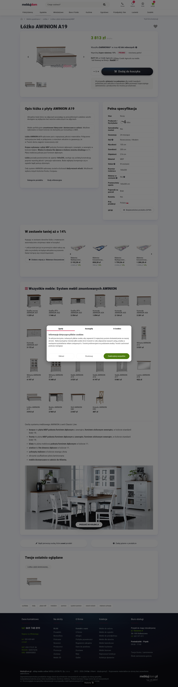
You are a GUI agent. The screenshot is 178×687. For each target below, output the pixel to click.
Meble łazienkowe (106, 643)
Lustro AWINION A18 (143, 376)
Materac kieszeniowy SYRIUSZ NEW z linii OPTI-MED (99, 259)
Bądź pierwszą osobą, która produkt (55, 543)
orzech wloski (90, 606)
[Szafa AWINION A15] (78, 365)
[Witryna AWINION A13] (34, 365)
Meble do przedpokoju (108, 636)
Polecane (57, 639)
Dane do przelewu (83, 647)
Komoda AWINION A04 (98, 312)
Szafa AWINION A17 (121, 376)
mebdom (54, 606)
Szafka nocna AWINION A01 (32, 312)
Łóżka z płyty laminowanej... (38, 567)
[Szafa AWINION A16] (100, 365)
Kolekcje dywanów (106, 658)
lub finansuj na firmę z (101, 60)
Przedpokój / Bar (119, 12)
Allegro (78, 636)
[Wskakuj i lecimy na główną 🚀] (22, 19)
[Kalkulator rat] (126, 58)
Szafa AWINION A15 (77, 376)
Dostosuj (89, 356)
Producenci (58, 647)
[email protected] (34, 642)
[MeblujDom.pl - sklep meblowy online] (29, 4)
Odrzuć (61, 356)
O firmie (79, 632)
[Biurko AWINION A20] (56, 397)
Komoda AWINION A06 (142, 312)
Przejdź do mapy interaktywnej (143, 628)
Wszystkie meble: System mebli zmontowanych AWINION (73, 289)
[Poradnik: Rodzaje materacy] (116, 178)
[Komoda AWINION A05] (122, 301)
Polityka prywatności (84, 639)
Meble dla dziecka (106, 639)
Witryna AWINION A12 (144, 344)
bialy (33, 606)
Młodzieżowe (58, 12)
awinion (63, 606)
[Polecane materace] (124, 177)
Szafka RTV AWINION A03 (76, 312)
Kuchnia (89, 12)
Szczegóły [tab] (89, 329)
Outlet (78, 658)
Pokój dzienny (28, 12)
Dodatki (150, 12)
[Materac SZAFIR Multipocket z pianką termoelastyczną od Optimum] (122, 248)
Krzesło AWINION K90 (100, 408)
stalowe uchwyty (105, 606)
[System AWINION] (41, 85)
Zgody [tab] (60, 329)
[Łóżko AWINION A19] (30, 85)
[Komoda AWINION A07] (34, 333)
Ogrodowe (104, 12)
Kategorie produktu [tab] (35, 180)
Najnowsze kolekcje (107, 654)
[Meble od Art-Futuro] (137, 122)
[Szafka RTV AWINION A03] (78, 301)
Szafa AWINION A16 (99, 376)
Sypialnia (43, 12)
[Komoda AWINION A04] (100, 301)
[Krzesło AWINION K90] (100, 397)
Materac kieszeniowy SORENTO (142, 259)
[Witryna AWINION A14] (56, 365)
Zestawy (57, 654)
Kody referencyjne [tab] (54, 180)
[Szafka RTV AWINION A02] (56, 301)
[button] (122, 4)
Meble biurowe (105, 650)
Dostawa (79, 650)
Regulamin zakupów (84, 643)
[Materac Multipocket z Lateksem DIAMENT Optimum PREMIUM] (78, 248)
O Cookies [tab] (117, 329)
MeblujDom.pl (25, 671)
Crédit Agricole (107, 58)
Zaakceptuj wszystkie (116, 356)
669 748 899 (33, 628)
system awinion (76, 606)
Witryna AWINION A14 (56, 376)
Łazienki (135, 12)
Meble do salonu (106, 628)
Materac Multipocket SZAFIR (119, 259)
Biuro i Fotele (74, 12)
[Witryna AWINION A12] (144, 333)
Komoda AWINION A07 (32, 344)
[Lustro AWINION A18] (144, 365)
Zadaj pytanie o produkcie (125, 543)
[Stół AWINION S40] (78, 397)
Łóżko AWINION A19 (33, 408)
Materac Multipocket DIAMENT (75, 259)
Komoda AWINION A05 (120, 312)
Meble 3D (57, 658)
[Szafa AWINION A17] (122, 365)
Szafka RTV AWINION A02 (54, 312)
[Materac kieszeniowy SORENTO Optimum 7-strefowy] (144, 248)
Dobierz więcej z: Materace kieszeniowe (47, 260)
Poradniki (57, 632)
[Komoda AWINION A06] (144, 301)
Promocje (57, 650)
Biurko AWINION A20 (55, 408)
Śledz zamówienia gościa (141, 656)
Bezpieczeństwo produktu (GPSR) (138, 210)
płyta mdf (43, 606)
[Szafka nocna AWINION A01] (34, 301)
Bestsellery (58, 636)
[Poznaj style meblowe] (112, 140)
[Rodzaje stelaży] (114, 164)
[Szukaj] (104, 4)
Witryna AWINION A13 (34, 376)
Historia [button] (87, 683)
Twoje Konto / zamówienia (142, 652)
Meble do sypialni (106, 632)
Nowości (57, 643)
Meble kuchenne (105, 647)
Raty (77, 654)
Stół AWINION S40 (76, 408)
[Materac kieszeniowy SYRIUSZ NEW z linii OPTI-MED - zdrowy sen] (100, 248)
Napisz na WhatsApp (30, 634)
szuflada (25, 606)
